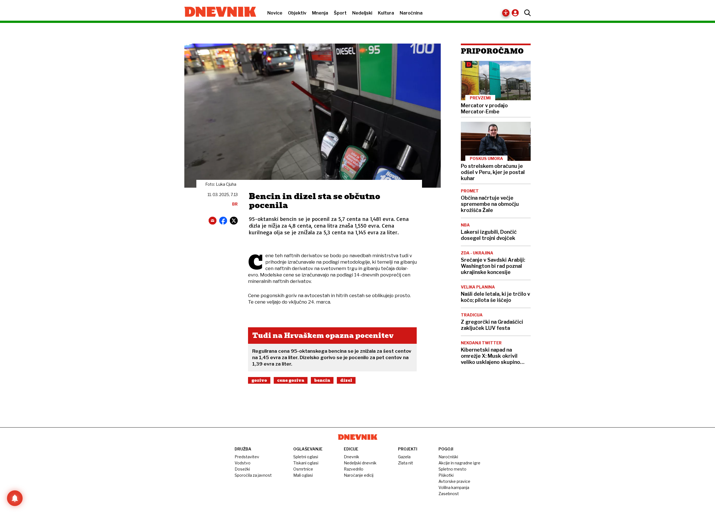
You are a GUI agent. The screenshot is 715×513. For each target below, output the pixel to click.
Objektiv (297, 13)
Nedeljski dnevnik (360, 462)
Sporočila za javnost (253, 475)
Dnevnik (351, 456)
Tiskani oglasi (305, 462)
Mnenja (320, 13)
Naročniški (448, 456)
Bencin (322, 380)
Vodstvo (243, 462)
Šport (340, 13)
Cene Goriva (290, 380)
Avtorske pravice (454, 481)
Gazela (404, 456)
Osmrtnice (303, 469)
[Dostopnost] (505, 12)
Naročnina (411, 13)
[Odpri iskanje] (526, 12)
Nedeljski (362, 13)
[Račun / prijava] (516, 12)
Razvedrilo (353, 469)
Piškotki (446, 475)
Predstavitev (247, 456)
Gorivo (259, 380)
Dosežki (242, 469)
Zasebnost (448, 493)
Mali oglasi (303, 475)
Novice (274, 13)
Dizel (346, 380)
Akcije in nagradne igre (459, 462)
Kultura (386, 13)
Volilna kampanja (453, 487)
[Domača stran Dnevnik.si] (217, 12)
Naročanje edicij (358, 475)
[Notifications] (15, 498)
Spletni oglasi (305, 456)
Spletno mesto (452, 469)
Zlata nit (405, 462)
